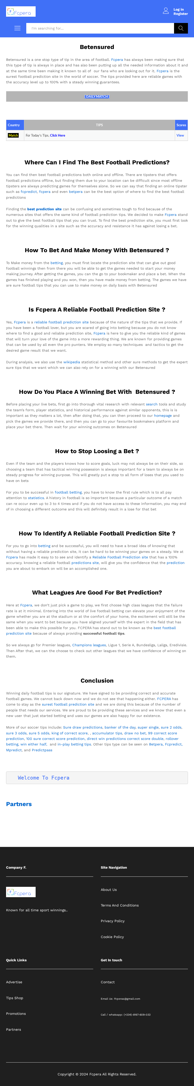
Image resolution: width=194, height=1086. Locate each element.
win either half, (33, 744)
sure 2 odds (171, 727)
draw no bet (135, 733)
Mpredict (14, 750)
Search (181, 28)
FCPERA (164, 699)
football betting (68, 492)
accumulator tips (107, 733)
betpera (76, 192)
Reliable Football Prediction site (120, 557)
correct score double (145, 739)
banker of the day (120, 727)
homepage (163, 415)
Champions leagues (89, 645)
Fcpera (117, 60)
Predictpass (42, 750)
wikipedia (71, 362)
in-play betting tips (74, 744)
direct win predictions (106, 739)
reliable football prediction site (61, 322)
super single (148, 727)
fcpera (45, 192)
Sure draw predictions (82, 727)
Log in (179, 9)
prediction (176, 563)
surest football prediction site (68, 704)
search (152, 404)
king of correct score (70, 733)
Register (181, 14)
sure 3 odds (16, 733)
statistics (36, 498)
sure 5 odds (39, 733)
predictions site (85, 563)
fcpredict (29, 192)
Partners (19, 804)
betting (57, 263)
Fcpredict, (174, 744)
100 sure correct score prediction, (56, 739)
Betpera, (156, 744)
